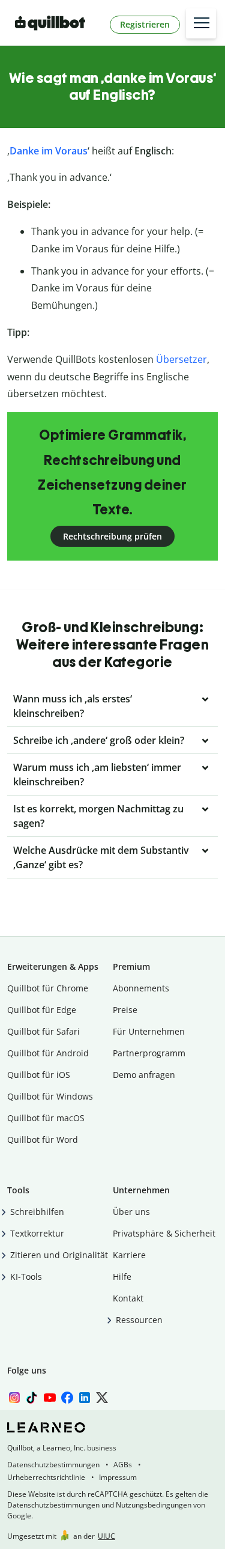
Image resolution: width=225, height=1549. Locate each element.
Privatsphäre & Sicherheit (164, 1233)
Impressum (118, 1477)
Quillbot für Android (48, 1053)
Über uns (131, 1211)
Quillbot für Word (42, 1139)
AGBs (122, 1464)
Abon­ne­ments (141, 988)
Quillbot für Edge (41, 1009)
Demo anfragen (144, 1074)
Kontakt (128, 1298)
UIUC (106, 1536)
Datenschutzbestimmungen (53, 1464)
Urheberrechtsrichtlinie (46, 1477)
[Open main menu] (201, 23)
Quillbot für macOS (46, 1118)
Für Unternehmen (149, 1031)
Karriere (129, 1255)
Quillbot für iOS (38, 1074)
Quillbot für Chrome (47, 988)
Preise (125, 1009)
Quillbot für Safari (43, 1031)
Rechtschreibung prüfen (112, 536)
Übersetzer (181, 359)
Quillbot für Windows (50, 1096)
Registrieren (145, 24)
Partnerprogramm (149, 1053)
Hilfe (122, 1276)
